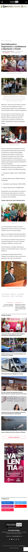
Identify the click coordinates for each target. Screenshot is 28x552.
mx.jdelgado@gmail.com (17, 536)
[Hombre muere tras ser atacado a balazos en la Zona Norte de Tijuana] (14, 345)
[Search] (26, 2)
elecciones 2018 (5, 294)
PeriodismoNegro (5, 296)
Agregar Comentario (14, 437)
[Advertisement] (14, 25)
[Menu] (2, 2)
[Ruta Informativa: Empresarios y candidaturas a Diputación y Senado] (14, 63)
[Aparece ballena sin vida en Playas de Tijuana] (14, 423)
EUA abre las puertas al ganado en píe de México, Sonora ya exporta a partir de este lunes (14, 393)
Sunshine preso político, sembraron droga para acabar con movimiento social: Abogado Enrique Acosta (20, 307)
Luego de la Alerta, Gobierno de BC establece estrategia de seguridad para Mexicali (13, 334)
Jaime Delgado (21, 294)
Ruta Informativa (6, 52)
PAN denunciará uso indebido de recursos (12, 373)
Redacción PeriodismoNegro (8, 51)
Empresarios (13, 294)
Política (12, 296)
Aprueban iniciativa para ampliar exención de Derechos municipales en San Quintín (13, 413)
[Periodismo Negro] (14, 2)
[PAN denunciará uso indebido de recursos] (14, 365)
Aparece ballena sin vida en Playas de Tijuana (13, 432)
